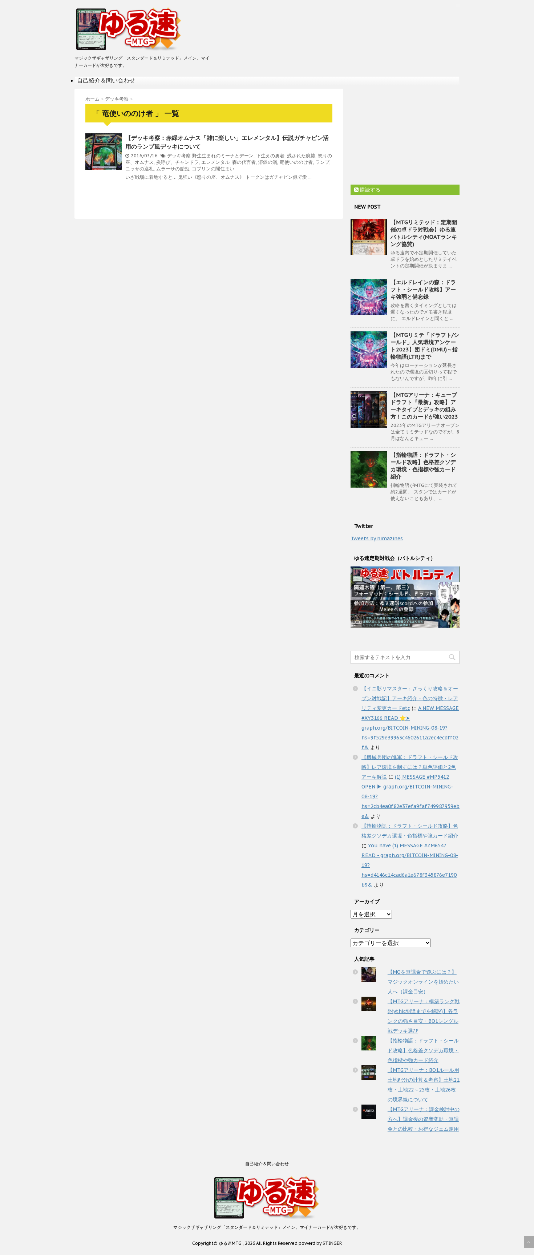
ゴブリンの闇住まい (213, 169)
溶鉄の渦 (267, 162)
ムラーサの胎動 (172, 169)
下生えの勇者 (270, 156)
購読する (369, 189)
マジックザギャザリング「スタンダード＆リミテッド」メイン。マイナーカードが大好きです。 (267, 1227)
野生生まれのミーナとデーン (223, 156)
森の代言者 (244, 162)
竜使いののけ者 (296, 162)
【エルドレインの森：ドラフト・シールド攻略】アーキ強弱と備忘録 (423, 289)
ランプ (322, 162)
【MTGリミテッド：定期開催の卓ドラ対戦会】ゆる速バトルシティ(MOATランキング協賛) (424, 233)
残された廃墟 (301, 156)
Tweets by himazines (377, 538)
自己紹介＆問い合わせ (106, 80)
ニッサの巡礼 (139, 169)
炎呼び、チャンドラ (177, 162)
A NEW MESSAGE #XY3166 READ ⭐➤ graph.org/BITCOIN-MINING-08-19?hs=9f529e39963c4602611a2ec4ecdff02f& (410, 728)
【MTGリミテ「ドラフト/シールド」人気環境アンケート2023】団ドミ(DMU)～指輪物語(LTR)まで (425, 345)
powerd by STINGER (320, 1243)
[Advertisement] (405, 134)
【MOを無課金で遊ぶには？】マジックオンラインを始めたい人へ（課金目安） (423, 982)
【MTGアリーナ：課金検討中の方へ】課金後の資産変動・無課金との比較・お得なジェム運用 (424, 1119)
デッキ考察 (179, 156)
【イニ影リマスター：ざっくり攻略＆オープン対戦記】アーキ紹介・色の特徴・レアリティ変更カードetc (409, 698)
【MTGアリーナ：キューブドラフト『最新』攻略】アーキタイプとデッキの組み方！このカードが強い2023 (424, 405)
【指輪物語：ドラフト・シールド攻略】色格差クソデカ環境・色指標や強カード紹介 (423, 465)
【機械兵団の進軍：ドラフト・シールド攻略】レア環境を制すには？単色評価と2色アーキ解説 (409, 767)
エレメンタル (215, 162)
